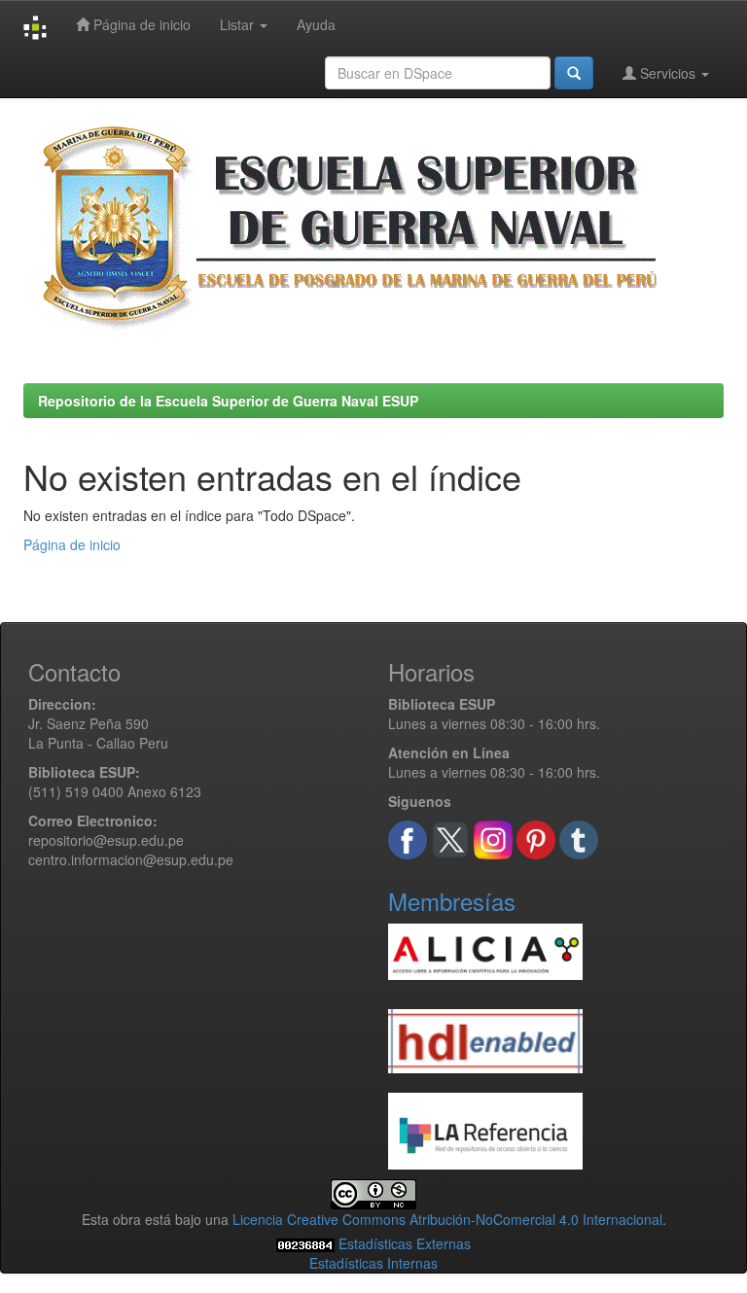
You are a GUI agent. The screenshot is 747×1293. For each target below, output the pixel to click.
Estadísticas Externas (404, 1243)
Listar (239, 24)
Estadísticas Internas (373, 1263)
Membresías (452, 901)
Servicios (667, 73)
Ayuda (316, 24)
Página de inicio (140, 24)
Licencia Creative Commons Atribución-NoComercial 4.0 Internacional (447, 1219)
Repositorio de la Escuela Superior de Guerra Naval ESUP (228, 400)
